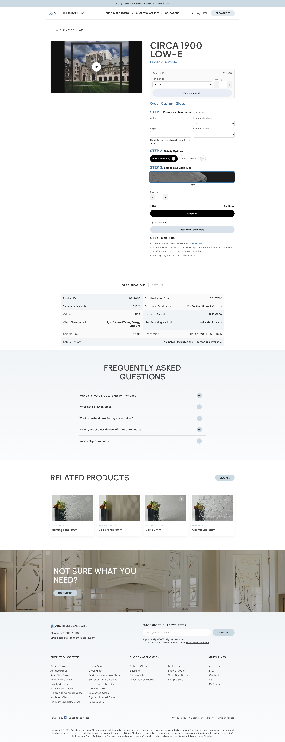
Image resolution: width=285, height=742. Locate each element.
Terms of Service (226, 717)
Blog (212, 670)
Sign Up (223, 632)
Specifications (134, 285)
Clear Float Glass (99, 688)
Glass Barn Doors (178, 675)
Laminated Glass (99, 692)
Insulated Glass (59, 697)
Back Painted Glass (61, 688)
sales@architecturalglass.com (77, 637)
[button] (119, 13)
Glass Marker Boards (142, 679)
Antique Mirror (58, 670)
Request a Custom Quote (192, 229)
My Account (216, 683)
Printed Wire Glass (61, 679)
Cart (211, 679)
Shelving (135, 670)
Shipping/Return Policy (201, 717)
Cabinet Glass (138, 666)
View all (225, 477)
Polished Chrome (60, 683)
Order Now (192, 213)
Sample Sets (96, 701)
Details (157, 285)
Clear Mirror (95, 670)
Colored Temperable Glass (66, 692)
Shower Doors (176, 670)
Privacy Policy (178, 717)
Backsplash (137, 675)
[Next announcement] (230, 3)
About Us (214, 666)
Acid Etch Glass (59, 675)
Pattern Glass (58, 666)
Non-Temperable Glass (102, 683)
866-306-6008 (69, 632)
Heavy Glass (96, 666)
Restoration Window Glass (104, 675)
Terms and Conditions (197, 642)
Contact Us (65, 592)
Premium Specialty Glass (65, 701)
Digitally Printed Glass (102, 697)
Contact (214, 675)
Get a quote (223, 13)
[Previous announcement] (54, 3)
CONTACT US (195, 243)
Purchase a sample (192, 93)
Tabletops (174, 666)
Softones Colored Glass (103, 679)
